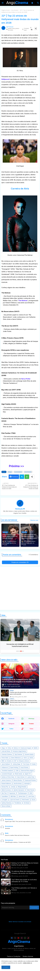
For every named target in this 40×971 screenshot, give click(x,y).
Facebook (15, 476)
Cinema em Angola (25, 748)
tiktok (31, 728)
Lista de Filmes (6, 751)
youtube (31, 723)
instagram (11, 723)
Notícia (16, 748)
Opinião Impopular (18, 790)
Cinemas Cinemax (7, 754)
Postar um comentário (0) (20, 562)
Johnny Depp (16, 764)
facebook (11, 718)
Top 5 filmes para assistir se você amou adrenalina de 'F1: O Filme (24, 880)
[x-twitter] (15, 938)
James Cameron (6, 780)
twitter (11, 728)
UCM (17, 770)
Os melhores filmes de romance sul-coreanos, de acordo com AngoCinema (24, 872)
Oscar (33, 799)
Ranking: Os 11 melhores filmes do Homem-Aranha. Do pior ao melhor (25, 864)
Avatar (34, 764)
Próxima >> (16, 466)
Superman (12, 793)
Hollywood (5, 79)
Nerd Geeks (25, 799)
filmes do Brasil (6, 806)
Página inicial (5, 10)
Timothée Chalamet (7, 770)
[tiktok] (28, 938)
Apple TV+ (28, 774)
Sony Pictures (24, 767)
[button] (33, 3)
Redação (19, 509)
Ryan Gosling (14, 767)
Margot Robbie (22, 786)
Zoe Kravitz (14, 10)
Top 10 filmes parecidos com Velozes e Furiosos (24, 889)
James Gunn (22, 796)
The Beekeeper (22, 793)
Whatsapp (27, 476)
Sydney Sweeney (7, 803)
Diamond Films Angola (27, 770)
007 (15, 761)
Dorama (9, 761)
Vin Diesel (27, 803)
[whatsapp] (25, 938)
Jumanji (13, 786)
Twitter (22, 476)
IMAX (3, 761)
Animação (27, 783)
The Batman (22, 300)
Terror (25, 757)
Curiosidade (18, 472)
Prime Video (5, 757)
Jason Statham (6, 764)
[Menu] (2, 3)
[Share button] (32, 476)
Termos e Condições (13, 956)
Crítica (9, 748)
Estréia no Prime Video (8, 777)
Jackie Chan (30, 777)
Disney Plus (5, 786)
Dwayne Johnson (24, 761)
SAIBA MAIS (26, 963)
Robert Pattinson (6, 783)
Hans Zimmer (21, 777)
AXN (31, 793)
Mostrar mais (34, 520)
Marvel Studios (18, 780)
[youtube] (18, 938)
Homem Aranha (29, 754)
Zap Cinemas (18, 754)
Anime (31, 757)
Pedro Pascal (30, 790)
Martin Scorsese (6, 790)
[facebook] (11, 938)
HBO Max (13, 796)
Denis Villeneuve (16, 757)
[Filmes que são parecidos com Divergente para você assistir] (5, 693)
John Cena (31, 796)
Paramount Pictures (30, 780)
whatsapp (31, 718)
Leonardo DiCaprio (7, 774)
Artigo (10, 472)
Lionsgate (4, 799)
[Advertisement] (20, 588)
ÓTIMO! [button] (5, 967)
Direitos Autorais (28, 956)
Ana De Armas (18, 783)
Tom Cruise (26, 764)
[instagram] (21, 938)
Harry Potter (25, 379)
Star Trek (4, 793)
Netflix (36, 748)
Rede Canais (18, 774)
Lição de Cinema (15, 799)
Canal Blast (5, 796)
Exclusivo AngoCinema (19, 751)
